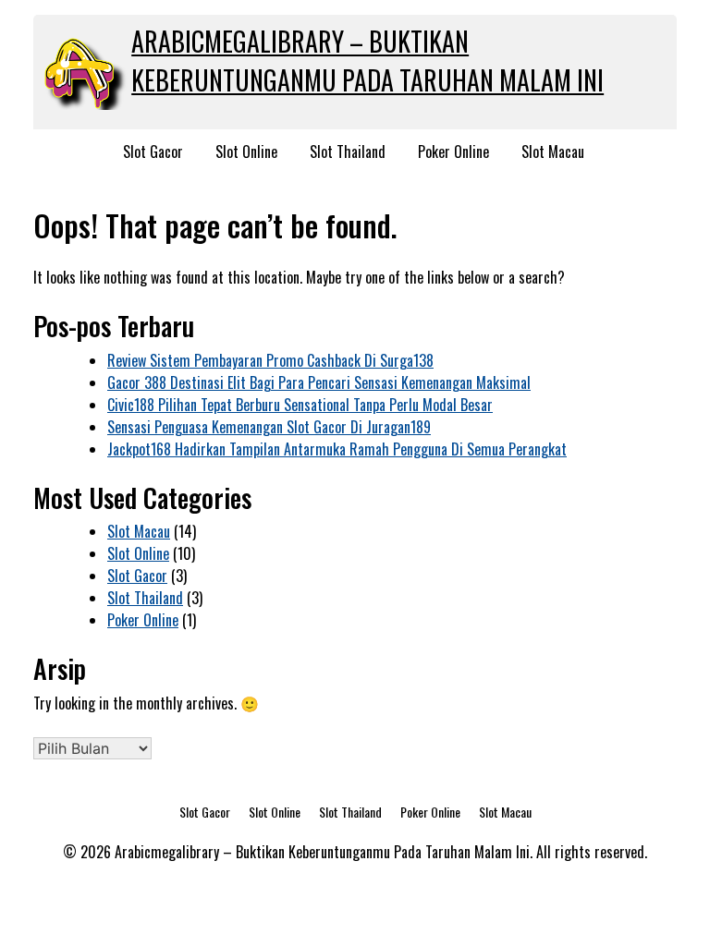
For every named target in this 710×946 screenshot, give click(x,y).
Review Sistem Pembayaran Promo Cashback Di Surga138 (270, 360)
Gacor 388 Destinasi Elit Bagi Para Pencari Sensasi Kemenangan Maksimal (319, 382)
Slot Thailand (348, 151)
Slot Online (246, 151)
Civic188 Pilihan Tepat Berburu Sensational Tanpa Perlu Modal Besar (300, 405)
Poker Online (453, 151)
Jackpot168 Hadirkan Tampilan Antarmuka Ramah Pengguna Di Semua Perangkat (337, 449)
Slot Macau (552, 151)
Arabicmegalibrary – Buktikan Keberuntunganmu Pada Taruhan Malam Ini (367, 60)
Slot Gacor (153, 151)
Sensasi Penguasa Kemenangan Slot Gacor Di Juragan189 (269, 427)
